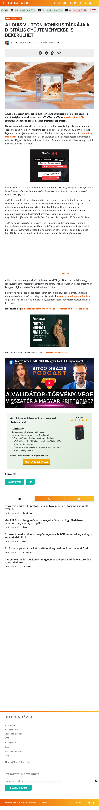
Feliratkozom (18, 788)
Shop (7, 755)
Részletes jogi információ (56, 352)
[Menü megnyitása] (95, 3)
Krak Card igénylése (36, 461)
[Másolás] (59, 53)
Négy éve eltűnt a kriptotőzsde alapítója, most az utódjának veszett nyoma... (46, 507)
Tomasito (27, 566)
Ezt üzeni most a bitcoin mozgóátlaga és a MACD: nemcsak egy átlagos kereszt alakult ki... (49, 536)
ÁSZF (7, 738)
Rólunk (8, 747)
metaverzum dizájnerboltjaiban (74, 296)
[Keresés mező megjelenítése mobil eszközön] (86, 3)
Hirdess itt (65, 273)
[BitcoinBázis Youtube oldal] (64, 3)
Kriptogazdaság (13, 18)
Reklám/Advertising (13, 751)
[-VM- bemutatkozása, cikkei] (7, 43)
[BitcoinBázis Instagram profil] (60, 3)
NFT (30, 482)
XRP (71, 10)
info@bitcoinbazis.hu (19, 762)
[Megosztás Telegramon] (46, 53)
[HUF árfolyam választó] (94, 10)
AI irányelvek (10, 742)
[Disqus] (49, 605)
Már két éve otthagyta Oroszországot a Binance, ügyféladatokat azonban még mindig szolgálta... (44, 522)
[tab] (20, 499)
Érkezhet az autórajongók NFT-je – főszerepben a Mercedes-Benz (55, 308)
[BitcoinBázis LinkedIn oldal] (70, 3)
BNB (18, 10)
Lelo (25, 541)
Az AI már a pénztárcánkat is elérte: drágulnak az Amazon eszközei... (47, 548)
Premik (26, 527)
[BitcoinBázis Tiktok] (80, 3)
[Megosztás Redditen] (53, 53)
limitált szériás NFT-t (74, 117)
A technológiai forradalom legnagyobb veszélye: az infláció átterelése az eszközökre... (48, 561)
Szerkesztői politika (13, 733)
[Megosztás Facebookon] (40, 53)
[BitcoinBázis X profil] (54, 3)
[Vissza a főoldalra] (15, 2)
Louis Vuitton (14, 482)
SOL (45, 10)
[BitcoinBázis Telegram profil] (75, 3)
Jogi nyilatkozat (11, 729)
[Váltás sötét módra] (90, 3)
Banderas (27, 513)
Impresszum (10, 725)
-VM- (12, 43)
